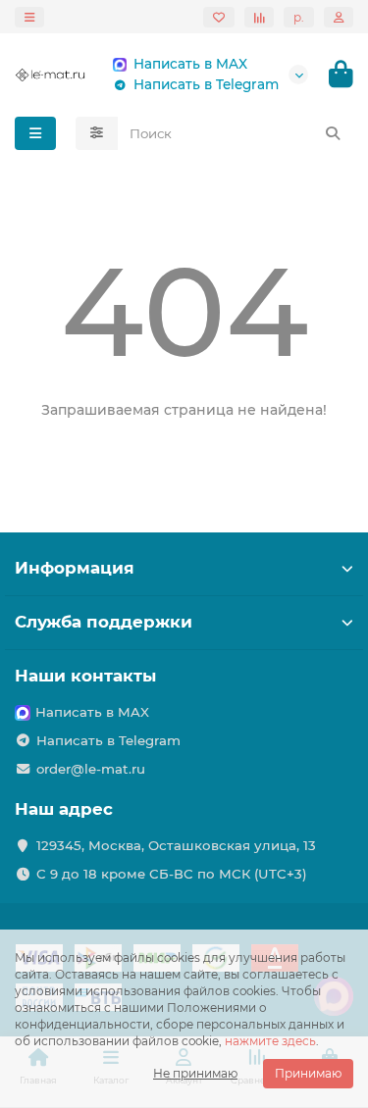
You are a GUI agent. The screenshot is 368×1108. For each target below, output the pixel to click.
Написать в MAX (190, 64)
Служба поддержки (103, 621)
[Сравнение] (259, 17)
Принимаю (308, 1073)
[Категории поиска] (97, 133)
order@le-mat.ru (90, 769)
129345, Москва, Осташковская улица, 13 (176, 845)
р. (298, 17)
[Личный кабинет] (338, 17)
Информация (74, 568)
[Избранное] (219, 17)
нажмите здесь (270, 1040)
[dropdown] (29, 17)
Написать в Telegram (206, 84)
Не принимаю (195, 1073)
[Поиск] (332, 133)
